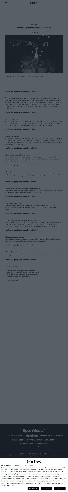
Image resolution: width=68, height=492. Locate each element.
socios (13, 467)
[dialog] (34, 475)
